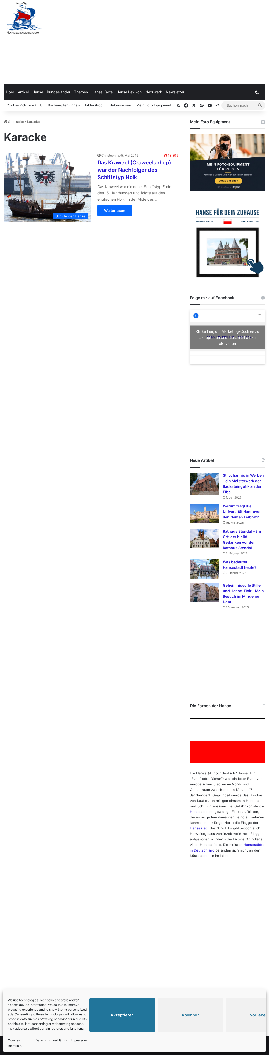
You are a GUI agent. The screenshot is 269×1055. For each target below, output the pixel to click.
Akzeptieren (122, 1015)
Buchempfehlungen (64, 105)
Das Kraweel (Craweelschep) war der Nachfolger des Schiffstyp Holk (134, 169)
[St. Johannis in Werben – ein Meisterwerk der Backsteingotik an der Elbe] (204, 484)
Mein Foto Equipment (154, 105)
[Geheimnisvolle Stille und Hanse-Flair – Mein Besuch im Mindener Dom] (204, 592)
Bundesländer (58, 92)
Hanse (37, 92)
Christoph (108, 155)
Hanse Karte (102, 92)
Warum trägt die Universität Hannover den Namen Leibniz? (242, 511)
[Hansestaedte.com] (23, 17)
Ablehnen (191, 1015)
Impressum (79, 1040)
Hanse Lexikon (129, 92)
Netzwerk (153, 92)
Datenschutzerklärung (51, 1040)
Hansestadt (199, 828)
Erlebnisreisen (119, 105)
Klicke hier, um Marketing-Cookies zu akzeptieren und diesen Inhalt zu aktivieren (227, 337)
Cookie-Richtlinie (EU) (25, 105)
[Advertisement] (179, 42)
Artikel (23, 92)
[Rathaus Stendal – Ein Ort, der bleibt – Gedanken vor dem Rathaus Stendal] (204, 538)
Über (10, 92)
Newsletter (175, 92)
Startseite (15, 122)
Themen (81, 92)
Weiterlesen (114, 210)
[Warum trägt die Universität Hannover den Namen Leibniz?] (204, 513)
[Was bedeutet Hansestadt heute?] (204, 569)
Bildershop (93, 105)
